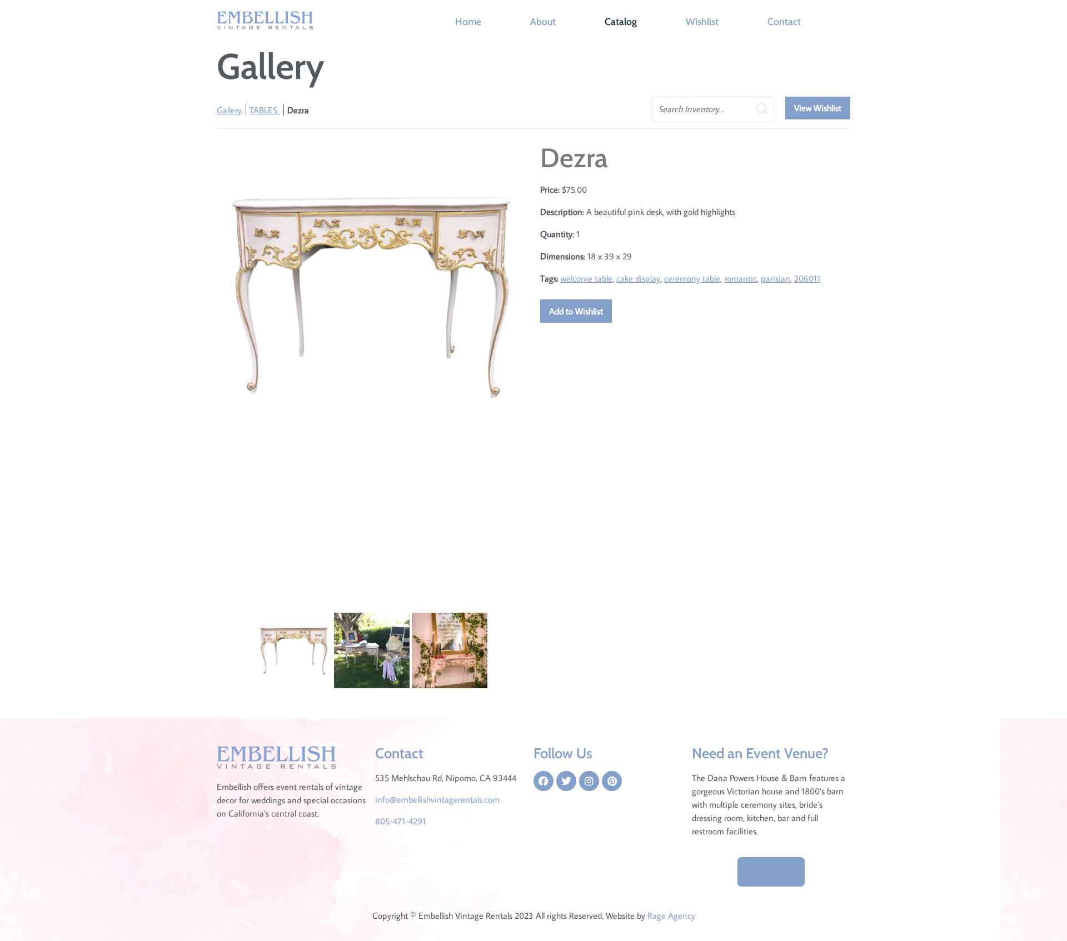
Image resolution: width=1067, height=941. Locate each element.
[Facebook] (544, 781)
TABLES (265, 110)
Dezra (298, 110)
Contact (784, 21)
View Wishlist (817, 107)
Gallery (229, 110)
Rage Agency (671, 915)
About (543, 21)
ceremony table (692, 278)
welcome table (586, 278)
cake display (638, 278)
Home (468, 21)
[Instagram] (589, 781)
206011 (807, 278)
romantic (740, 278)
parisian (775, 278)
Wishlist (702, 21)
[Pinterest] (612, 781)
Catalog (621, 21)
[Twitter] (566, 781)
